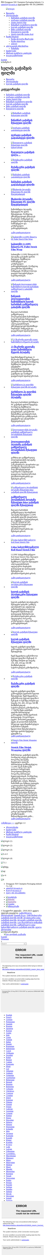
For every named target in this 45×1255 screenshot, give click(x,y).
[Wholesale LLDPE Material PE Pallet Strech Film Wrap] (25, 239)
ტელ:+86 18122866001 (16, 893)
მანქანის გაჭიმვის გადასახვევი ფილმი (22, 183)
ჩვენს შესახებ (12, 37)
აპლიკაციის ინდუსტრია (17, 46)
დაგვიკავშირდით (14, 55)
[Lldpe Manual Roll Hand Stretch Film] (25, 542)
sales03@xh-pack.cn (9, 4)
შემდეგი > (7, 823)
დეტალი (26, 233)
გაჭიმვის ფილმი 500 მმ (11, 918)
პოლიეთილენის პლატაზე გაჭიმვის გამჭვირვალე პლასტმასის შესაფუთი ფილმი (24, 447)
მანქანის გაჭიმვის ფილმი (23, 18)
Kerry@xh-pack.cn (13, 890)
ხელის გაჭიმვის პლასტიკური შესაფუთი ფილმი (24, 594)
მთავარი (10, 13)
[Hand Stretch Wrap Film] (25, 634)
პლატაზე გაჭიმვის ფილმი (29, 920)
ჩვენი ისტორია (18, 41)
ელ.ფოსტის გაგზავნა (16, 934)
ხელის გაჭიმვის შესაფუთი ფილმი (21, 640)
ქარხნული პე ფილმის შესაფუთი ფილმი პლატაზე (23, 394)
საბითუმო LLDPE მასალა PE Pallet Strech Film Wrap (24, 247)
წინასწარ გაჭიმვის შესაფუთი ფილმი (21, 121)
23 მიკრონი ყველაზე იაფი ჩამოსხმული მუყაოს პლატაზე (23, 349)
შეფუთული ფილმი (20, 32)
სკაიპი (4, 937)
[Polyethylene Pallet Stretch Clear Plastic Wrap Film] (25, 437)
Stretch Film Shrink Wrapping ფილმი (21, 748)
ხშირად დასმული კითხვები (19, 53)
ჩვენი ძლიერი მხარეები (22, 39)
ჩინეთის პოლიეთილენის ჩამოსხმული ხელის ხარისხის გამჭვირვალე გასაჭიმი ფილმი (24, 301)
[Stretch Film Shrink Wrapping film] (25, 743)
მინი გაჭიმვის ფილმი (21, 30)
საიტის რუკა (20, 915)
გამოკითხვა (16, 233)
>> (13, 823)
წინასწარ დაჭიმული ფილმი (24, 25)
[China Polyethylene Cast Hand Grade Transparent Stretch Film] (25, 291)
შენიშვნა (15, 48)
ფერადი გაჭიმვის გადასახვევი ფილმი (22, 136)
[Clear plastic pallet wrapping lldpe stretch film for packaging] (25, 492)
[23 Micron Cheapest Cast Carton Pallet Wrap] (25, 342)
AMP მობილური (34, 915)
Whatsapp (5, 939)
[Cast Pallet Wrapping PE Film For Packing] (25, 194)
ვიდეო (14, 44)
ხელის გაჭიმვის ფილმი (22, 27)
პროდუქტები (12, 16)
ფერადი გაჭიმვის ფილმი (23, 20)
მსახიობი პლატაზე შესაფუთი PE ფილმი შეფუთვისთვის (23, 202)
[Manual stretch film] (25, 679)
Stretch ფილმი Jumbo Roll (22, 34)
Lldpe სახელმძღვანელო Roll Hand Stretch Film (25, 548)
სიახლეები (11, 51)
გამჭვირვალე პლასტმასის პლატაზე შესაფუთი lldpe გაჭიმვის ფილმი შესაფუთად (25, 501)
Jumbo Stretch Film (18, 22)
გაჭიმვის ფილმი (8, 922)
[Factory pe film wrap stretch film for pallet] (25, 387)
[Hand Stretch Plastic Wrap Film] (25, 587)
